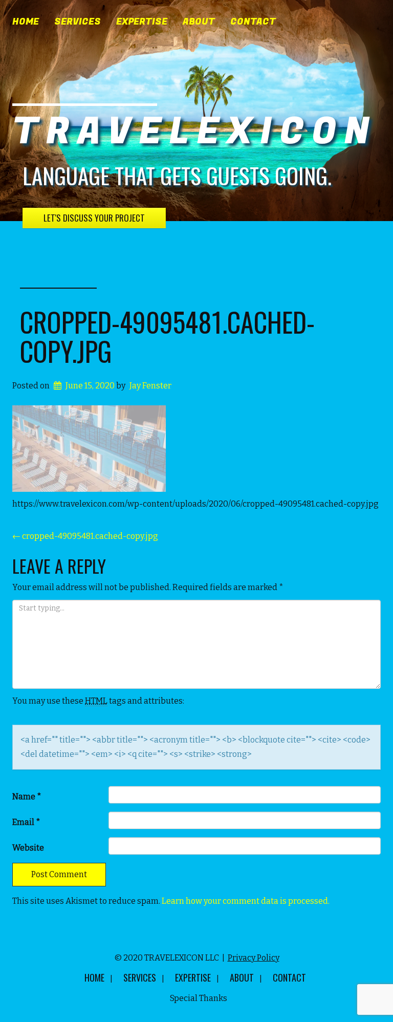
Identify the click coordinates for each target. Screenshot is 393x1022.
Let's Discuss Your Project (94, 217)
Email (26, 822)
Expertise (141, 22)
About (199, 22)
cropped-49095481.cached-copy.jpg (167, 336)
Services (77, 22)
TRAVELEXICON (194, 132)
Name (26, 796)
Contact (253, 22)
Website (28, 848)
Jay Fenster (150, 385)
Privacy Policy (253, 958)
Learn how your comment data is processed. (246, 901)
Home (25, 22)
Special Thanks (198, 998)
